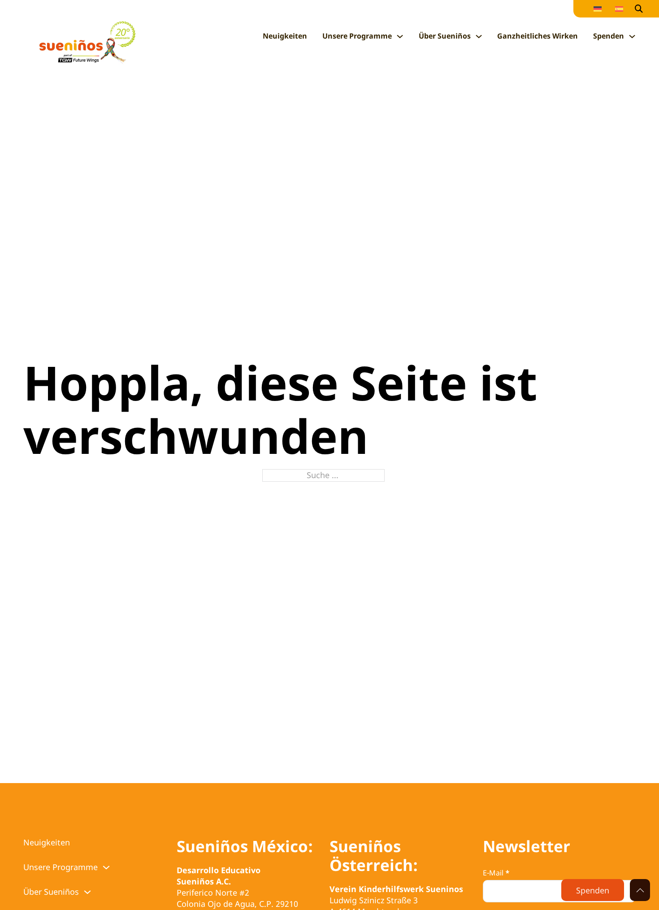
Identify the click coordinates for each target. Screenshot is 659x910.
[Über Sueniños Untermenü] (478, 36)
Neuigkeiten (285, 36)
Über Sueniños (445, 36)
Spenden (608, 36)
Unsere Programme (357, 36)
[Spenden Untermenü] (632, 36)
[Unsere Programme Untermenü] (399, 36)
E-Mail (496, 872)
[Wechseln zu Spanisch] (619, 9)
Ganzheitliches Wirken (537, 36)
